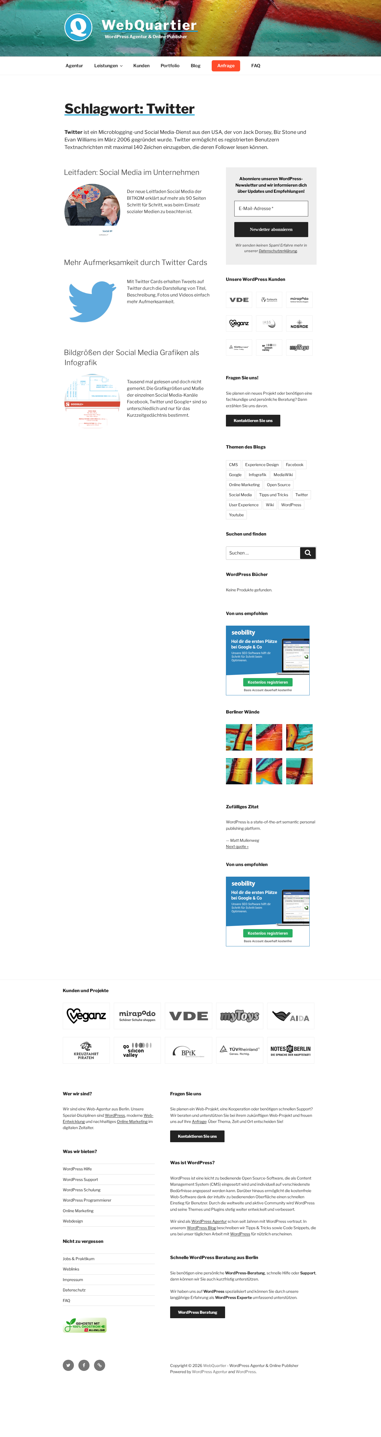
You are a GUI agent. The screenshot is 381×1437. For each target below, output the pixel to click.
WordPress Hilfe (77, 1168)
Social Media (240, 494)
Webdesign (73, 1221)
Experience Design (262, 464)
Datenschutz (74, 1289)
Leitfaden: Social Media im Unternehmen (131, 172)
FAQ (255, 65)
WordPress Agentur (209, 1221)
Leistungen (106, 65)
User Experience (244, 504)
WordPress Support (80, 1179)
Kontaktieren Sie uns (253, 420)
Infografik (257, 474)
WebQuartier (149, 25)
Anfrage (226, 65)
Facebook (294, 464)
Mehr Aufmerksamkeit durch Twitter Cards (135, 262)
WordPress (291, 504)
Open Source (278, 484)
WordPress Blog (201, 1227)
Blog (196, 65)
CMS (233, 464)
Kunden (141, 65)
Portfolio (170, 65)
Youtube (236, 514)
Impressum (73, 1279)
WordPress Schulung (81, 1189)
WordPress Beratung (197, 1312)
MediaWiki (283, 474)
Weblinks (71, 1269)
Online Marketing (244, 484)
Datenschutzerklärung (278, 251)
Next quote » (237, 846)
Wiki (270, 504)
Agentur (74, 65)
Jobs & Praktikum (79, 1258)
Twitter (301, 494)
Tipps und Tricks (273, 494)
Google (235, 474)
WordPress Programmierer (87, 1200)
